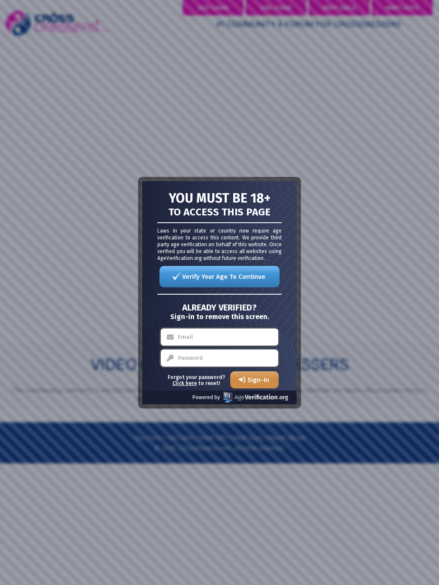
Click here (184, 383)
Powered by (206, 397)
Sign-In (258, 380)
